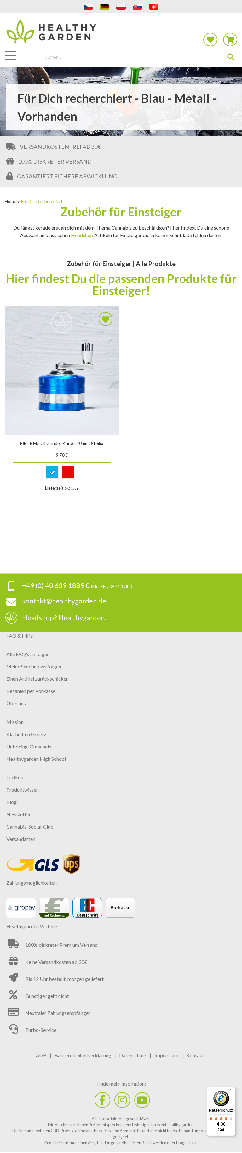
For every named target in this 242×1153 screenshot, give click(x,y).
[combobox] (138, 57)
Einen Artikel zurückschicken (37, 679)
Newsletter (18, 814)
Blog (11, 802)
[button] (105, 319)
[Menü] (232, 1091)
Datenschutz (133, 1055)
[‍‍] (102, 1100)
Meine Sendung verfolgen (33, 666)
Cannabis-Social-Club (30, 827)
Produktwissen (22, 790)
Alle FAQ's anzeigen (27, 654)
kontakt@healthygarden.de (64, 601)
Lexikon (14, 777)
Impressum (166, 1055)
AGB (41, 1055)
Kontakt (195, 1055)
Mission (15, 722)
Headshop (82, 235)
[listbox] (62, 473)
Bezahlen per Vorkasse (30, 691)
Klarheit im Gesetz (26, 734)
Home (11, 201)
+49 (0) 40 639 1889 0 (56, 585)
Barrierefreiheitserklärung (83, 1055)
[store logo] (121, 35)
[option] (52, 472)
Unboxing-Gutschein (28, 746)
